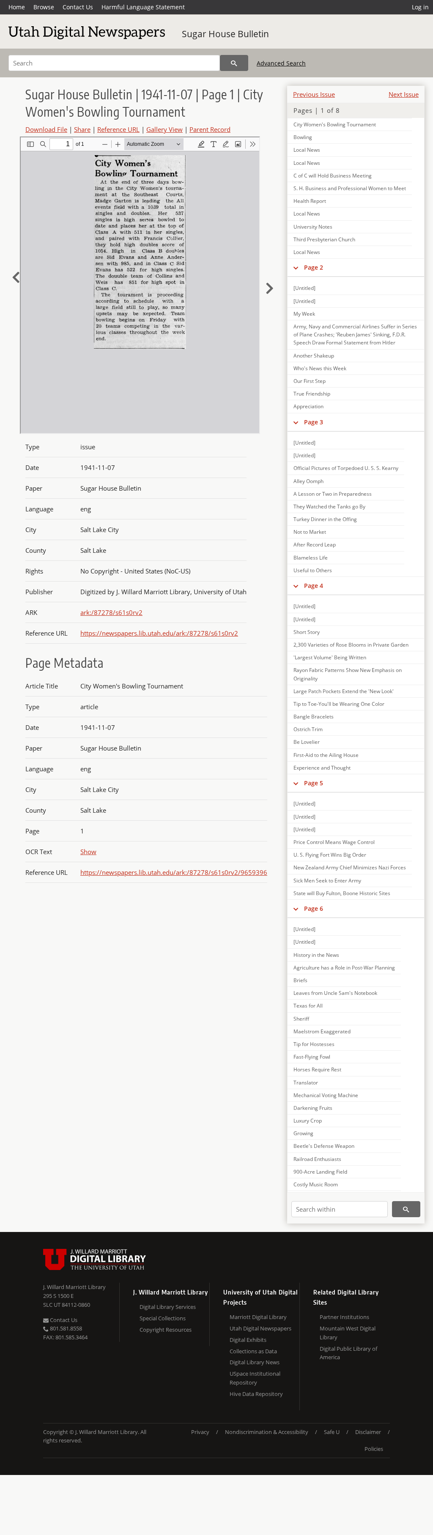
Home (16, 7)
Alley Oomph (308, 481)
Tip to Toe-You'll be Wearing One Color (338, 703)
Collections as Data (253, 1351)
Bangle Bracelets (313, 716)
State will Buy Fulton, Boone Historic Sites (341, 893)
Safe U (332, 1432)
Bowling (302, 137)
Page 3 (313, 422)
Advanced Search (281, 63)
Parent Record (209, 129)
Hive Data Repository (256, 1394)
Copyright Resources (166, 1329)
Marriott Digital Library (258, 1317)
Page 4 (313, 586)
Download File (46, 129)
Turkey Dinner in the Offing (325, 519)
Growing (303, 1133)
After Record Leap (314, 544)
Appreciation (308, 406)
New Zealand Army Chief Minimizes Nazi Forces (349, 867)
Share (82, 129)
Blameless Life (310, 557)
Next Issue (404, 94)
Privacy (200, 1432)
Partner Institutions (344, 1317)
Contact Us (78, 7)
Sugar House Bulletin (225, 34)
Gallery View (164, 129)
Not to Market (309, 531)
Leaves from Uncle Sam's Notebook (335, 993)
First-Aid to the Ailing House (326, 755)
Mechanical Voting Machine (325, 1095)
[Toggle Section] (296, 267)
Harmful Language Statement (143, 7)
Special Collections (163, 1318)
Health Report (309, 201)
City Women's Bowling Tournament (334, 124)
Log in (420, 7)
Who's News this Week (319, 368)
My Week (304, 313)
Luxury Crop (307, 1120)
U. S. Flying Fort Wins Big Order (329, 854)
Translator (305, 1082)
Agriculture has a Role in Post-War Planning (344, 967)
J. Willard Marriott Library (74, 1287)
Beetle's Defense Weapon (323, 1146)
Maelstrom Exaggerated (322, 1031)
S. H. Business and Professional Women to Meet (349, 188)
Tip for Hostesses (313, 1044)
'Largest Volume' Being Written (329, 657)
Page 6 (313, 908)
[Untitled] (304, 288)
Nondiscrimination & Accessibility (266, 1432)
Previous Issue (314, 94)
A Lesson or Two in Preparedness (332, 493)
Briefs (300, 980)
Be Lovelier (306, 742)
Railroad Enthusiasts (317, 1159)
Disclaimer (368, 1432)
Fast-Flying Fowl (311, 1056)
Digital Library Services (168, 1307)
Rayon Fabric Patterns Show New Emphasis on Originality (347, 674)
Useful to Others (312, 570)
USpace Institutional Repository (255, 1378)
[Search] (234, 63)
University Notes (312, 226)
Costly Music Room (315, 1184)
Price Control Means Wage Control (334, 842)
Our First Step (309, 381)
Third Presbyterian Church (324, 239)
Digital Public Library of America (348, 1353)
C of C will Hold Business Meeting (332, 175)
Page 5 (313, 783)
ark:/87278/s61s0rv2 (111, 612)
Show (88, 851)
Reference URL (118, 129)
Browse (43, 7)
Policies (373, 1449)
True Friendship (311, 393)
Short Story (306, 632)
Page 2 (313, 267)
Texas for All (308, 1005)
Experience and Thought (322, 767)
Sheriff (301, 1018)
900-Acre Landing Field (320, 1171)
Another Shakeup (313, 355)
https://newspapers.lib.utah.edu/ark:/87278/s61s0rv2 (159, 633)
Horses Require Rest (317, 1069)
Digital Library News (255, 1362)
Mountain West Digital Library (347, 1333)
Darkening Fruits (312, 1108)
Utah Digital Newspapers (260, 1328)
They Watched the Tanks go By (329, 506)
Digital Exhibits (248, 1340)
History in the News (316, 955)
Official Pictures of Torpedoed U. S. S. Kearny (345, 468)
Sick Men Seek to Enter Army (327, 880)
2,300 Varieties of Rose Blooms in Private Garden (350, 644)
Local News (306, 149)
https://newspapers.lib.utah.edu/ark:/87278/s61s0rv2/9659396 (173, 872)
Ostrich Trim (308, 729)
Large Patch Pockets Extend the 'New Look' (343, 691)
